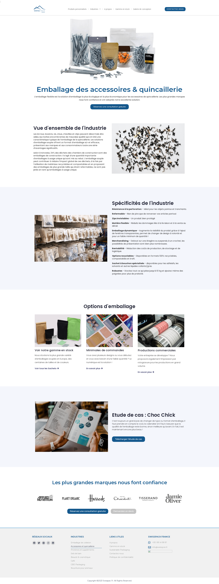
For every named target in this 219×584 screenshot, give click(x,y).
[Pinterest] (44, 543)
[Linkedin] (53, 543)
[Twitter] (39, 543)
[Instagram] (48, 543)
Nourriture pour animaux (82, 568)
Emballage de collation (81, 543)
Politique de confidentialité (121, 557)
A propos (108, 9)
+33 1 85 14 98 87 (159, 542)
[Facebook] (34, 543)
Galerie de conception (142, 9)
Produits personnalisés (77, 9)
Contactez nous (117, 553)
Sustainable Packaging (120, 550)
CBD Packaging (78, 564)
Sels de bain (76, 553)
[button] (175, 9)
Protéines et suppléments (82, 550)
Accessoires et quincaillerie (82, 546)
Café (73, 561)
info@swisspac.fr (159, 547)
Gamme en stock (122, 9)
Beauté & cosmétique (80, 557)
